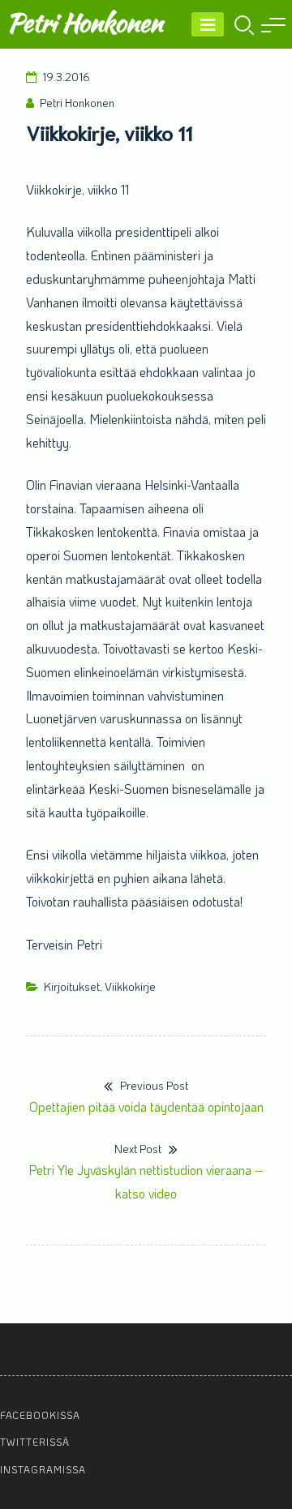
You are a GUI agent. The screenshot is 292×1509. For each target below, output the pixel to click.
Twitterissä (35, 1441)
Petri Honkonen (84, 22)
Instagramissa (43, 1469)
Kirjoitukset (72, 986)
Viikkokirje (130, 986)
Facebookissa (40, 1414)
